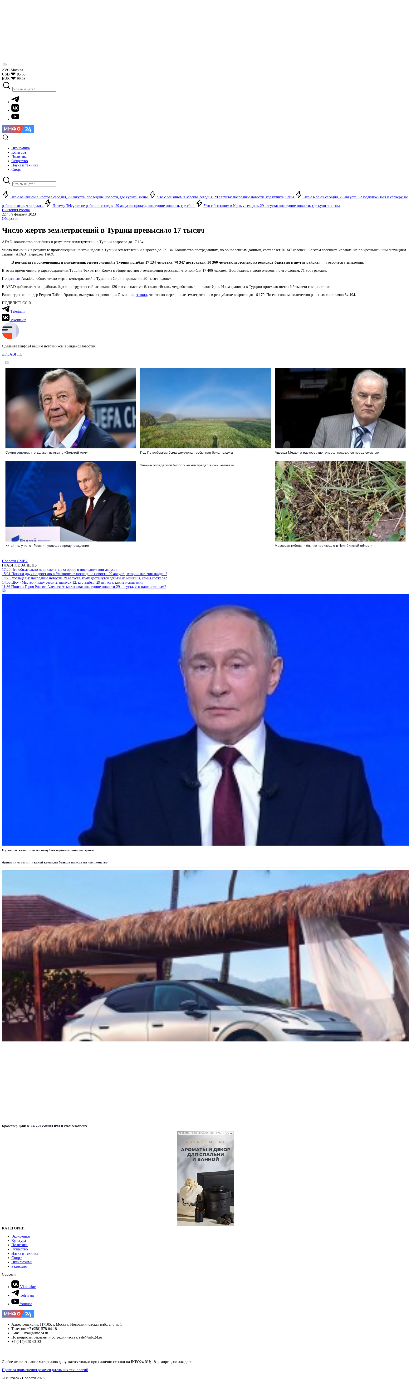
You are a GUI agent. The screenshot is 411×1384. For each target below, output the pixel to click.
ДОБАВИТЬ (12, 354)
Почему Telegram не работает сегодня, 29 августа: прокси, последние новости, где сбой (124, 206)
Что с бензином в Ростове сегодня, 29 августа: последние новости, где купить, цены (79, 197)
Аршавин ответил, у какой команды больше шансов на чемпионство (55, 862)
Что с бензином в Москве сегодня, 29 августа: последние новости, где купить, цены (225, 197)
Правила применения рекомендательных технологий (45, 1370)
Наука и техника (24, 1253)
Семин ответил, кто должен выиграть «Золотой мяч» (46, 452)
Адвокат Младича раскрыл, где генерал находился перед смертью (327, 452)
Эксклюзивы (21, 1262)
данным (14, 278)
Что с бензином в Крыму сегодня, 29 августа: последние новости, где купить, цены (271, 206)
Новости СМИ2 (15, 561)
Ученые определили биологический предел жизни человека (187, 465)
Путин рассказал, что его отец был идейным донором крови (48, 850)
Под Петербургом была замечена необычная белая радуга (186, 452)
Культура (18, 1241)
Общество (10, 218)
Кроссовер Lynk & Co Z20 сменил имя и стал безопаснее (45, 1126)
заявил (141, 295)
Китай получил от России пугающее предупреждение (47, 545)
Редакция (19, 1266)
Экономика (20, 1236)
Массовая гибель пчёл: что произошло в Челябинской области (323, 545)
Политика (19, 1245)
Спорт (16, 1258)
